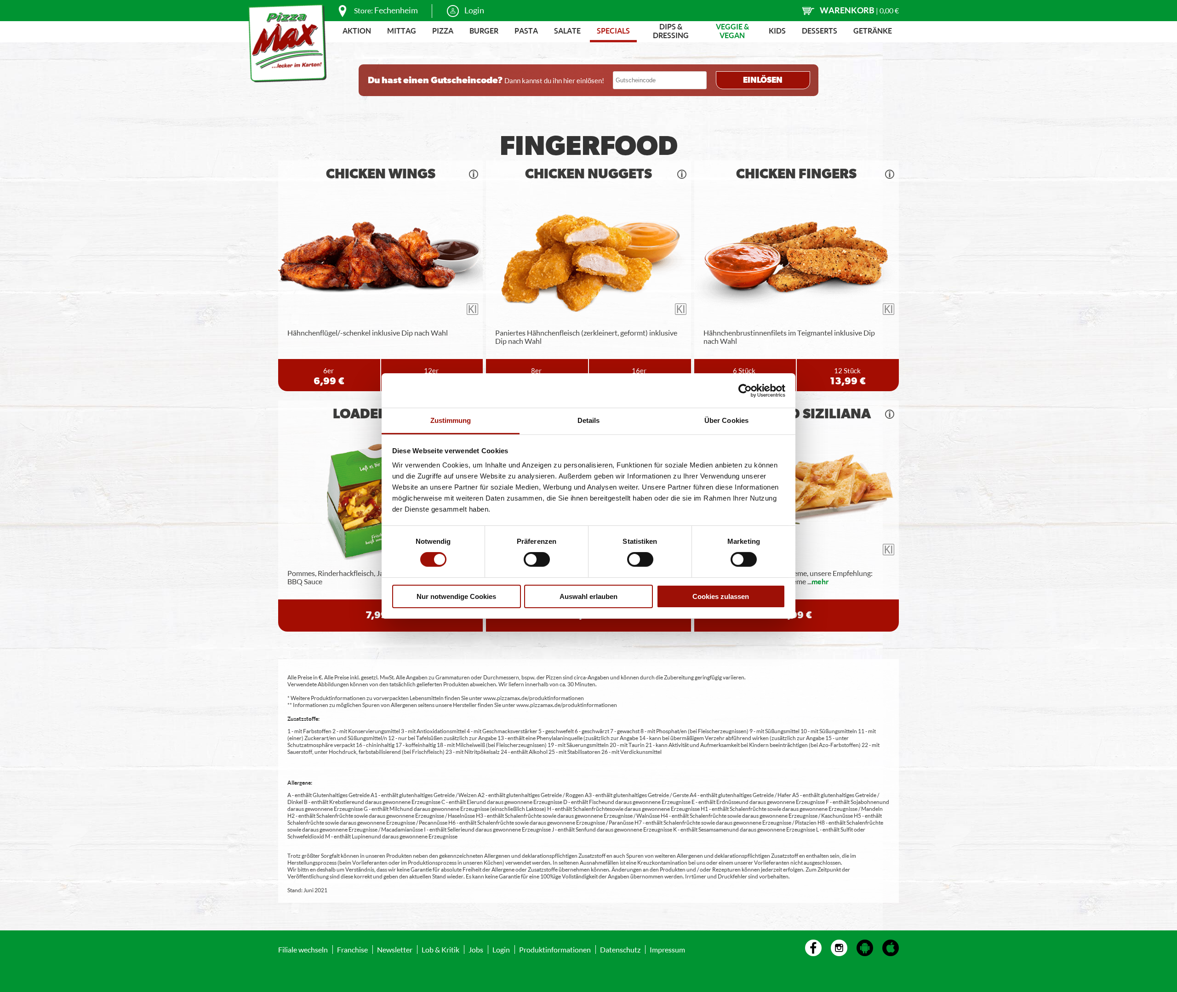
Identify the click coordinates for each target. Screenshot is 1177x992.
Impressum (667, 949)
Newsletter (394, 949)
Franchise (352, 949)
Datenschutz (620, 949)
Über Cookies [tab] (726, 420)
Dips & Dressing (671, 31)
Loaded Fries (380, 414)
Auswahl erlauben (588, 596)
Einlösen (763, 80)
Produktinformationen (555, 949)
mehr (820, 581)
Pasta (526, 30)
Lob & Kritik (440, 949)
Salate (567, 30)
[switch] (537, 559)
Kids (777, 30)
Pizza (442, 30)
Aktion (357, 30)
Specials (613, 30)
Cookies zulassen (720, 596)
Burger (483, 30)
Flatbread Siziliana (796, 414)
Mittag (401, 30)
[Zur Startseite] (287, 43)
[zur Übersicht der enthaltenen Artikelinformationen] (473, 174)
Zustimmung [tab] (450, 420)
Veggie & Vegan (732, 31)
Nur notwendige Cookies (456, 596)
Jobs (476, 949)
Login (474, 10)
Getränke (872, 30)
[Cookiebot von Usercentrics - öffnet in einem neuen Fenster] (745, 390)
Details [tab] (588, 420)
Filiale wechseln (303, 949)
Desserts (819, 30)
